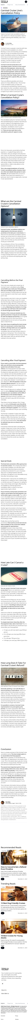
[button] (26, 2)
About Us (3, 990)
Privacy (16, 1015)
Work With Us (5, 993)
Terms (2, 1019)
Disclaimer (3, 1015)
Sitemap (16, 1019)
